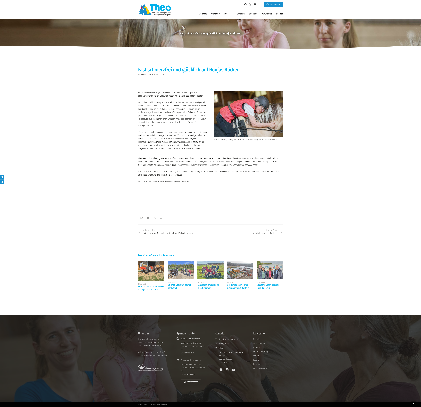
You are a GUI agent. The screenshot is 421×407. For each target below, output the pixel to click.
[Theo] (217, 348)
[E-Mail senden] (141, 218)
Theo (221, 348)
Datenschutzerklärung (260, 368)
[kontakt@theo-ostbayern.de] (217, 339)
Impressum (257, 364)
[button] (219, 14)
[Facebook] (245, 4)
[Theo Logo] (154, 10)
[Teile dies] (148, 218)
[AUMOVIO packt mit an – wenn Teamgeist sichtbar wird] (151, 271)
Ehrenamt (256, 347)
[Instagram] (250, 4)
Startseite (256, 339)
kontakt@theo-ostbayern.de (229, 339)
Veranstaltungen (259, 343)
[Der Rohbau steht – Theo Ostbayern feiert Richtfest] (240, 270)
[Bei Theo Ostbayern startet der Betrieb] (181, 270)
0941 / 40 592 (224, 344)
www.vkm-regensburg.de (158, 355)
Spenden (256, 360)
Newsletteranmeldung (260, 352)
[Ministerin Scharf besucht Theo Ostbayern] (270, 270)
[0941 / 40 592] (217, 344)
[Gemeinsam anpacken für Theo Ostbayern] (210, 270)
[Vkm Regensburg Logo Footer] (150, 367)
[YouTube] (255, 4)
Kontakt (256, 356)
